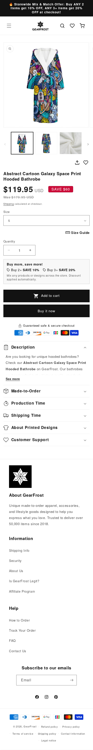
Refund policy (49, 726)
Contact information (73, 733)
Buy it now (46, 310)
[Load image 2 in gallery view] (46, 143)
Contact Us (17, 651)
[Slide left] (5, 144)
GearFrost (29, 726)
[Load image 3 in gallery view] (71, 143)
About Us (16, 570)
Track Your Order (22, 630)
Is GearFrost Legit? (24, 581)
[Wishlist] (72, 26)
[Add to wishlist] (86, 162)
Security (15, 560)
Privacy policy (71, 726)
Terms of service (22, 733)
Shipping (8, 203)
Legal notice (48, 740)
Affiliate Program (22, 591)
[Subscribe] (72, 680)
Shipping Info (19, 550)
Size (6, 212)
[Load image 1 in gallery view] (22, 143)
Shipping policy (47, 733)
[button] (9, 26)
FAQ (12, 640)
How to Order (19, 620)
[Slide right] (88, 144)
